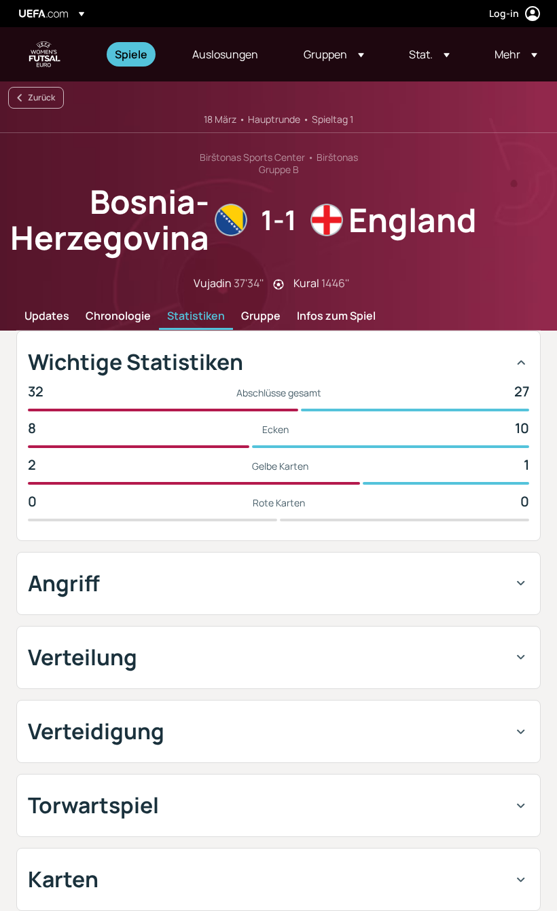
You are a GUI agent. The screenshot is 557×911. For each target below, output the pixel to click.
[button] (334, 54)
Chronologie (118, 316)
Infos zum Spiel (336, 316)
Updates (46, 316)
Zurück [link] (41, 97)
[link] (131, 54)
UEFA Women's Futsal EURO (44, 54)
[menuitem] (136, 54)
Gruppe (261, 316)
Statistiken (196, 316)
